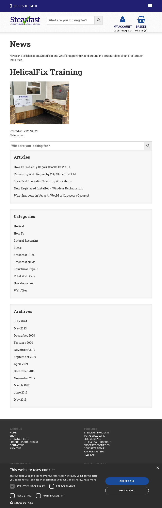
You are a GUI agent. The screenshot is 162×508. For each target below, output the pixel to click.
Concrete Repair (94, 448)
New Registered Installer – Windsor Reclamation (48, 188)
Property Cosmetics (96, 445)
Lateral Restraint (26, 240)
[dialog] (81, 486)
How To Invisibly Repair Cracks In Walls (42, 167)
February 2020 (23, 342)
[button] (55, 502)
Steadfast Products (96, 432)
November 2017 (24, 378)
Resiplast (90, 454)
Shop (13, 435)
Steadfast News (24, 262)
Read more (90, 479)
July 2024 (20, 321)
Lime (18, 248)
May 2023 (20, 328)
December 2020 (24, 335)
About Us (15, 448)
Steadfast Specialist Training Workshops (43, 181)
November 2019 (24, 350)
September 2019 (25, 357)
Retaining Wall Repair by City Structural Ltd (45, 174)
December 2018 (24, 371)
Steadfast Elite (24, 255)
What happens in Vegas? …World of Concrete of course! (51, 195)
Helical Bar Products (97, 442)
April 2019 (21, 364)
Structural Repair (26, 269)
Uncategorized (24, 283)
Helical (19, 226)
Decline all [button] (127, 490)
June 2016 (20, 392)
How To (19, 233)
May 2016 (20, 399)
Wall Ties (20, 290)
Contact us (17, 445)
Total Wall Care (25, 276)
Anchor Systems (94, 451)
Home (13, 432)
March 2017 (22, 385)
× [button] (157, 467)
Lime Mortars (92, 439)
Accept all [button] (127, 481)
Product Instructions (24, 442)
